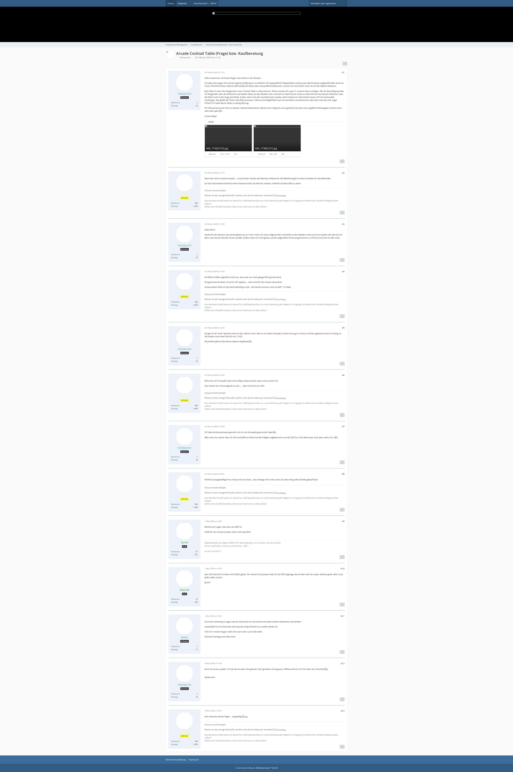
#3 (343, 224)
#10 (343, 568)
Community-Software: (257, 768)
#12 (343, 663)
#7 (343, 426)
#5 (343, 327)
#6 (343, 375)
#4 (343, 271)
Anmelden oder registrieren (323, 3)
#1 (343, 72)
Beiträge (174, 106)
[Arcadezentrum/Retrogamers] (256, 24)
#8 (343, 473)
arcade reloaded (212, 551)
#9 (343, 521)
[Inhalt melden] (342, 161)
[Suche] (342, 3)
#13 (343, 711)
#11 (343, 616)
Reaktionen (175, 102)
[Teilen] (345, 63)
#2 (343, 172)
